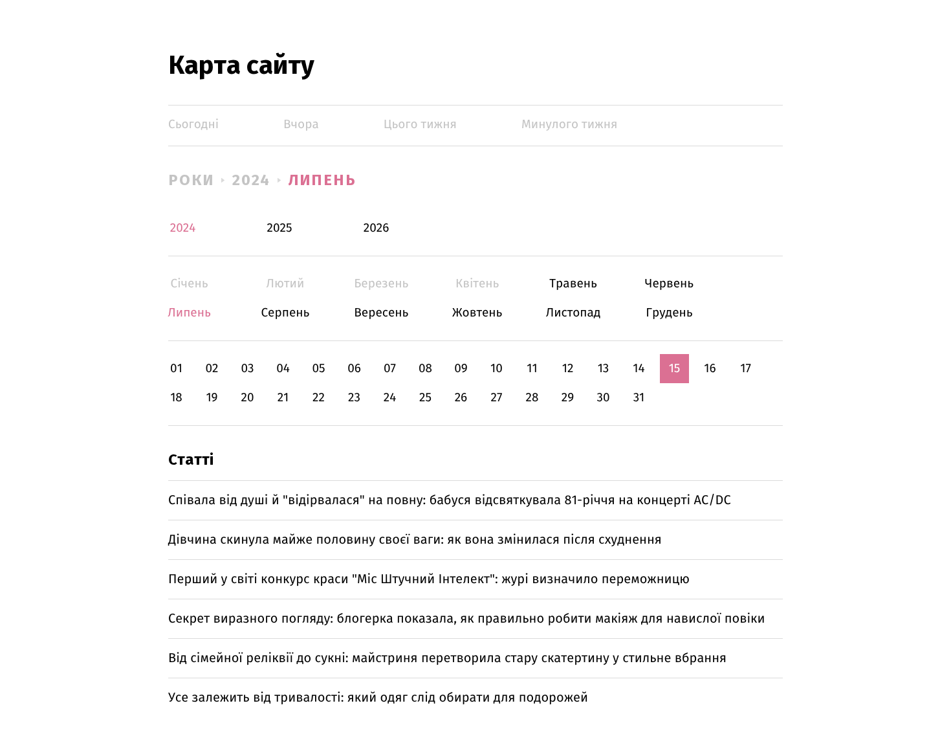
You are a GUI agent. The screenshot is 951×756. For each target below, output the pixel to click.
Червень (669, 283)
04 (283, 368)
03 (247, 368)
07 (390, 368)
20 (247, 397)
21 (283, 397)
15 (675, 368)
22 (318, 397)
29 (568, 397)
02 (211, 368)
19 (211, 397)
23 (354, 397)
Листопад (573, 313)
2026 (376, 228)
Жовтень (477, 313)
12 (568, 368)
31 (639, 397)
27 (497, 397)
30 (602, 397)
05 (318, 368)
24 (390, 397)
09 (461, 368)
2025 (279, 228)
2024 (251, 180)
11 (532, 368)
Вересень (381, 313)
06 (354, 368)
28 (532, 397)
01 (176, 368)
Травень (573, 283)
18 (176, 397)
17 (745, 368)
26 (461, 397)
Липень (322, 180)
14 (638, 368)
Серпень (285, 313)
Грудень (669, 313)
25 (425, 397)
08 (425, 368)
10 (496, 368)
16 (710, 368)
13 (603, 368)
